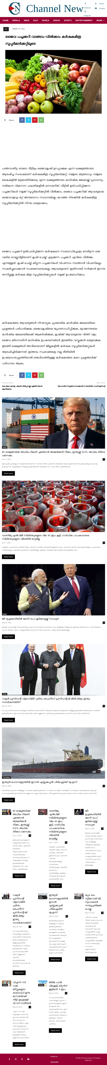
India (4, 447)
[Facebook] (85, 4)
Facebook (87, 8)
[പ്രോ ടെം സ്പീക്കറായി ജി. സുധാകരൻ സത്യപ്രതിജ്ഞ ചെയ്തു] (79, 896)
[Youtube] (96, 8)
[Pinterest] (35, 120)
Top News (6, 777)
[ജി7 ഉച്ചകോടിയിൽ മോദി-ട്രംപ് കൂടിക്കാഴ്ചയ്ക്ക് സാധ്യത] (53, 589)
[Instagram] (85, 11)
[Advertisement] (53, 146)
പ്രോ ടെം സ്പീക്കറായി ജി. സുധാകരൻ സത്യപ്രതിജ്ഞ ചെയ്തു (93, 902)
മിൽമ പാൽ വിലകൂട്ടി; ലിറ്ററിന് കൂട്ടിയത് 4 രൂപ (58, 986)
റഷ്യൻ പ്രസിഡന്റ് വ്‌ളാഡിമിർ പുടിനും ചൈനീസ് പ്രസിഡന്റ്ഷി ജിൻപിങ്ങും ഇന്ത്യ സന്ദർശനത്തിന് (22, 909)
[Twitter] (96, 4)
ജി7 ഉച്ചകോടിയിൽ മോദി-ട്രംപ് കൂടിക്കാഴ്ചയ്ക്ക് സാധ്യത (30, 618)
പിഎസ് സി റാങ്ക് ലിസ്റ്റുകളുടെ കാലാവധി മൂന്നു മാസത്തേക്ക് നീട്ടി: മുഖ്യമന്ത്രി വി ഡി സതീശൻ (22, 993)
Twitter (101, 4)
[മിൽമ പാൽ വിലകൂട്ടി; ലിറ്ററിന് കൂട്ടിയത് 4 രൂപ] (42, 983)
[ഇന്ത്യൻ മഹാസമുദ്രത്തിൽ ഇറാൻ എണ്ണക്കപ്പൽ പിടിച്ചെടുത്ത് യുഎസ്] (53, 753)
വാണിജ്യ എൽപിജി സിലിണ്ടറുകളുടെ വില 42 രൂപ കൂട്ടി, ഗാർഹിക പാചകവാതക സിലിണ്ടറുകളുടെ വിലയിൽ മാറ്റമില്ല (58, 825)
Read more (8, 473)
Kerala (77, 898)
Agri (6, 29)
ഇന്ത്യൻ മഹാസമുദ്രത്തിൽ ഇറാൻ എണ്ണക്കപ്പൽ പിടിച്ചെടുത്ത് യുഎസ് (39, 782)
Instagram (87, 16)
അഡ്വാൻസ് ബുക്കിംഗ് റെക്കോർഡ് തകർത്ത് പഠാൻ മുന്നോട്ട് (81, 386)
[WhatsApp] (41, 120)
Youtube (102, 8)
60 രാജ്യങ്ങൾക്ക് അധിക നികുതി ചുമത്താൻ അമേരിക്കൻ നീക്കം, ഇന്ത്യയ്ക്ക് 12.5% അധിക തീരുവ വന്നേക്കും (22, 821)
